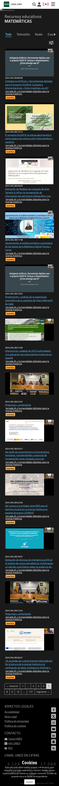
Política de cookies (15, 726)
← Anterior (12, 686)
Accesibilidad (12, 712)
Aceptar (29, 781)
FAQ (10, 748)
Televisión (23, 34)
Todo (8, 34)
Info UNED (14, 743)
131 (31, 691)
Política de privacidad (17, 721)
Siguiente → (43, 691)
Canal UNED (15, 739)
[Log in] (39, 5)
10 (18, 691)
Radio (39, 34)
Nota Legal (11, 716)
